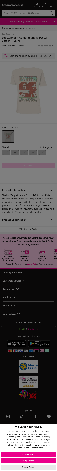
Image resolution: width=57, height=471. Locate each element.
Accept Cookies (28, 454)
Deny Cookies (28, 461)
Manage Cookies (28, 467)
